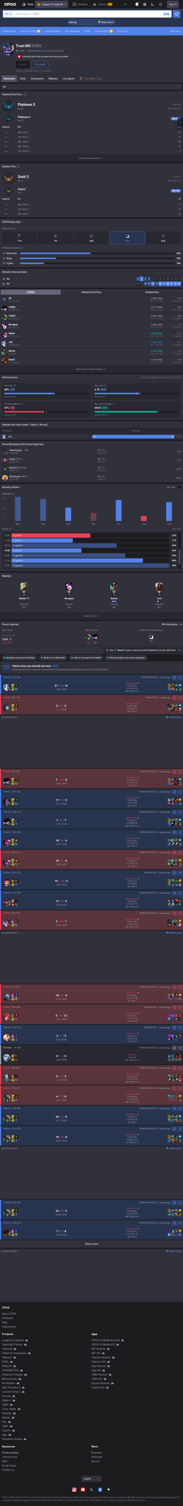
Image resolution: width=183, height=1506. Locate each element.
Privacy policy (10, 1452)
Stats (88, 31)
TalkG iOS (97, 1378)
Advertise (97, 1457)
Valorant (7, 1357)
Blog (4, 1322)
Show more (91, 1243)
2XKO (5, 1404)
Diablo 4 (6, 1400)
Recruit (96, 1461)
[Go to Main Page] (10, 4)
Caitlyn (12, 307)
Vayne (12, 333)
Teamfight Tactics (12, 1344)
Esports (6, 1430)
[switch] (174, 487)
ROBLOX (7, 1366)
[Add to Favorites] (45, 45)
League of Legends (52, 4)
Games (6, 1417)
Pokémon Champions (14, 1353)
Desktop (6, 1413)
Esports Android (101, 1383)
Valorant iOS (99, 1361)
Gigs (4, 1434)
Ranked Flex (152, 292)
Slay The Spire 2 (11, 1387)
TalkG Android (99, 1374)
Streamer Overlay (12, 1439)
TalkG (5, 1426)
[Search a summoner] (166, 14)
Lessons (122, 31)
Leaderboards (52, 31)
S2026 (30, 292)
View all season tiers (89, 158)
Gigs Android (99, 1366)
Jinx (11, 342)
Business (97, 1452)
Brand (11, 359)
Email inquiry (9, 1465)
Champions (9, 31)
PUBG (5, 1361)
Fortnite (6, 1396)
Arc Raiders (8, 1383)
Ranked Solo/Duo (91, 292)
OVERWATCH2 (10, 1370)
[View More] (125, 4)
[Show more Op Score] (179, 650)
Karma (12, 351)
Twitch (12, 316)
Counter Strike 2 (11, 1391)
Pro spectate (72, 31)
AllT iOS (96, 1353)
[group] (91, 550)
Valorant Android (101, 1357)
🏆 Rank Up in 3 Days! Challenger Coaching (103, 22)
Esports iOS (98, 1387)
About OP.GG (9, 1313)
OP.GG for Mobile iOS (103, 1344)
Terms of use (9, 1457)
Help (4, 1461)
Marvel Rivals (9, 1378)
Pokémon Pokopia (12, 1374)
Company (7, 1318)
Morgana (13, 324)
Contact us (8, 1469)
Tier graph (40, 64)
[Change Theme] (152, 4)
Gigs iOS (96, 1370)
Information (103, 31)
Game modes (30, 31)
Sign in (173, 4)
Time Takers (9, 1409)
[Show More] (136, 4)
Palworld (7, 1348)
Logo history (9, 1326)
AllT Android (98, 1348)
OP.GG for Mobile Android (106, 1340)
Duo (4, 1421)
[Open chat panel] (180, 122)
